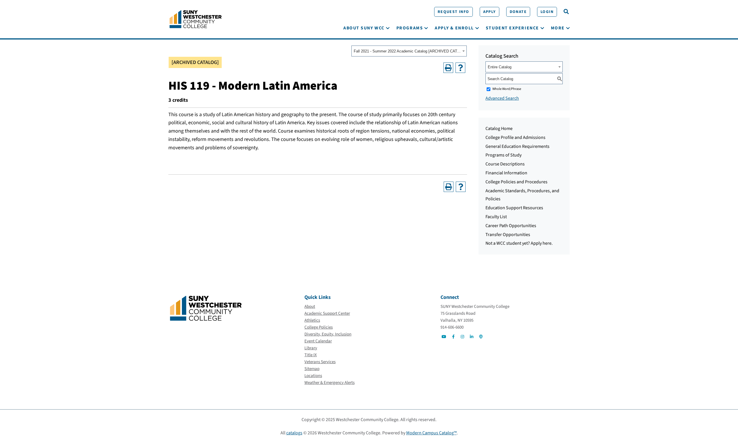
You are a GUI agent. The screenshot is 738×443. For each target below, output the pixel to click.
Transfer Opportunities (507, 234)
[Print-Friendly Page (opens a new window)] (448, 68)
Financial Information (506, 173)
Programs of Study (503, 155)
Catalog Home (499, 128)
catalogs (294, 433)
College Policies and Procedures (516, 182)
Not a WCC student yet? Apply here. (519, 243)
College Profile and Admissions (515, 137)
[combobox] (409, 51)
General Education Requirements (517, 146)
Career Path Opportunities (510, 226)
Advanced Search (502, 98)
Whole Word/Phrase (506, 88)
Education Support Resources (514, 208)
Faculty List (496, 217)
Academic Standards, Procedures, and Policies (522, 195)
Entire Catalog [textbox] (499, 67)
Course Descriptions (505, 164)
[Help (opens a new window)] (460, 68)
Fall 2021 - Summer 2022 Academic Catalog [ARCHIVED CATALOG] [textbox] (407, 51)
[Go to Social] (443, 336)
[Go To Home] (195, 19)
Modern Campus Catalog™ (431, 433)
